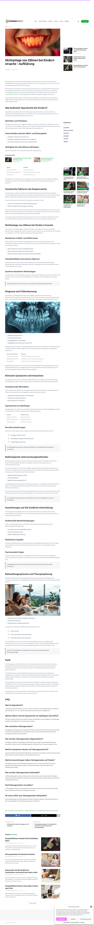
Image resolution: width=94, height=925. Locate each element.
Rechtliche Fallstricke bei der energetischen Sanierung (83, 192)
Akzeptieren (62, 919)
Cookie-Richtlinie (66, 922)
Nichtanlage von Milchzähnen (16, 810)
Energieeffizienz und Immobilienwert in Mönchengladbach (68, 206)
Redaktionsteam (10, 843)
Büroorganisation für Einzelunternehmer (47, 159)
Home (35, 21)
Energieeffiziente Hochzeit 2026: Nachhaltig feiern (22, 159)
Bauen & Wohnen (43, 21)
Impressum (82, 922)
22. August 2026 (17, 161)
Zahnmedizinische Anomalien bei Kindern (47, 810)
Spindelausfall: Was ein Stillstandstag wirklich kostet (79, 58)
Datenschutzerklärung (75, 922)
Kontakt (85, 21)
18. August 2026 (19, 890)
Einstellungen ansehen (85, 919)
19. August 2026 (19, 874)
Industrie (50, 21)
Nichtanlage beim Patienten (12, 94)
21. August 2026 (45, 161)
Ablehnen (73, 919)
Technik (56, 21)
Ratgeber (67, 21)
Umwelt (61, 21)
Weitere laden (32, 903)
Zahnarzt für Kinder (30, 810)
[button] (91, 906)
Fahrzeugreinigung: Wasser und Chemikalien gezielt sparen (80, 50)
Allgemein (66, 127)
